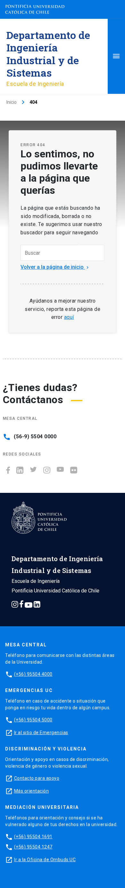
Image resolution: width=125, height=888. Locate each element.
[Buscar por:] (49, 253)
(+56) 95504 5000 (33, 719)
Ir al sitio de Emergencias (41, 732)
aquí (69, 317)
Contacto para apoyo (37, 778)
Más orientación (31, 791)
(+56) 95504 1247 (33, 847)
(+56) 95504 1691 (33, 836)
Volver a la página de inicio (55, 267)
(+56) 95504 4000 (33, 674)
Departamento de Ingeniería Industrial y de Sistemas (48, 53)
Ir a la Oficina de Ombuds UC (45, 859)
